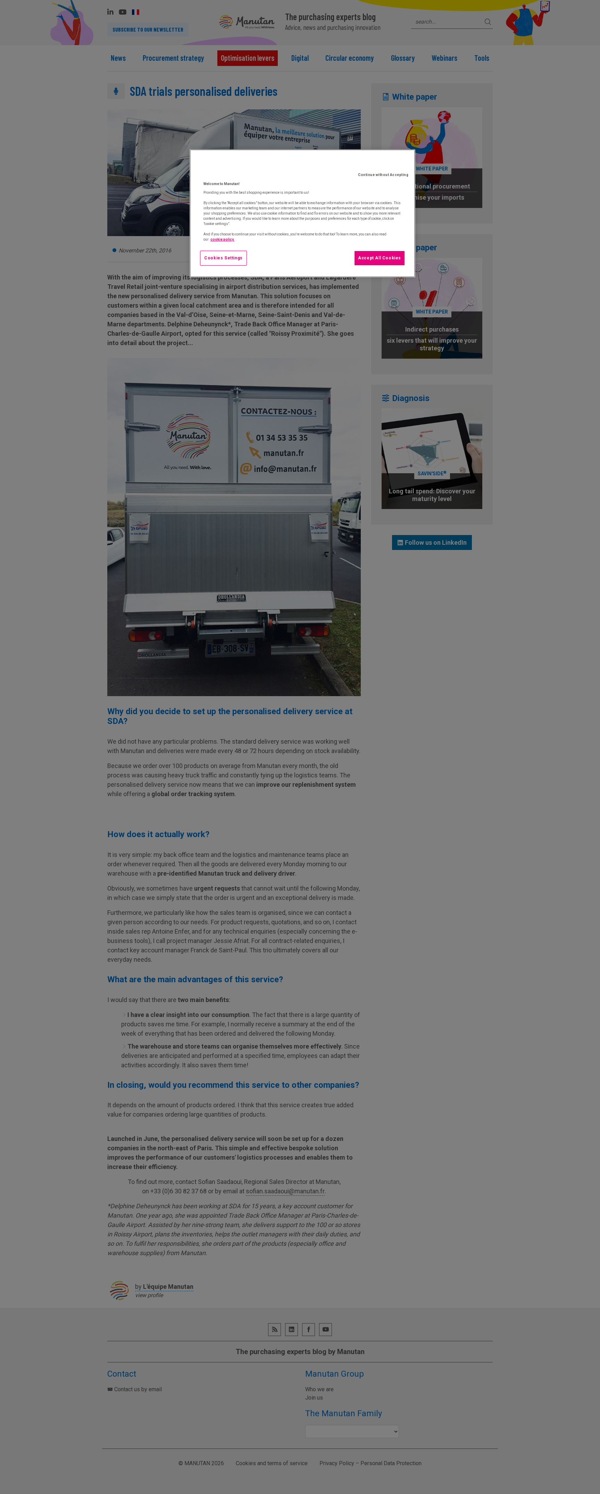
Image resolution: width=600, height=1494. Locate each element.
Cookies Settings (223, 258)
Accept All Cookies (379, 258)
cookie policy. (222, 239)
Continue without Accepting (383, 175)
